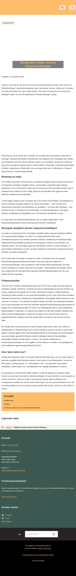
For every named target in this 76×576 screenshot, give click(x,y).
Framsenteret (8, 23)
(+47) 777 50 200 (12, 445)
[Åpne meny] (72, 7)
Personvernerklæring (41, 555)
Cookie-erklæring (27, 555)
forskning (41, 488)
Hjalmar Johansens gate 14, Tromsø (13, 470)
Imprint (51, 555)
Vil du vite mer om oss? (9, 496)
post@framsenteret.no (14, 451)
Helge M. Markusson (44, 548)
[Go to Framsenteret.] (2, 427)
